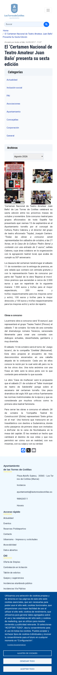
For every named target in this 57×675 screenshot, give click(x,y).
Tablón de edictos (11, 572)
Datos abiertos (10, 550)
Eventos (7, 523)
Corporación (13, 127)
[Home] (12, 10)
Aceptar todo (27, 669)
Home (5, 30)
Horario (20, 505)
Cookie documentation (16, 645)
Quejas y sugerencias (13, 578)
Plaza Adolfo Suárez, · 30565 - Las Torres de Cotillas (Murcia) (35, 477)
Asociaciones (13, 103)
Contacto (7, 534)
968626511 (22, 498)
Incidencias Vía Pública (14, 588)
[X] (28, 450)
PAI (8, 95)
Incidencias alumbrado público (17, 583)
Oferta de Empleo (11, 562)
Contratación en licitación (15, 567)
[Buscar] (46, 24)
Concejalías (12, 119)
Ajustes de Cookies (27, 653)
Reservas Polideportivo (14, 528)
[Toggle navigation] (48, 10)
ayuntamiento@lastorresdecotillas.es (34, 492)
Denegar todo (27, 661)
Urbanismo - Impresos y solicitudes (20, 539)
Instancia (21, 485)
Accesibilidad (9, 544)
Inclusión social (14, 87)
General (10, 135)
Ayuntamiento (14, 111)
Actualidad (12, 79)
